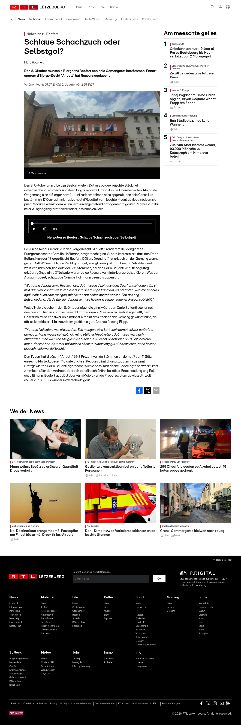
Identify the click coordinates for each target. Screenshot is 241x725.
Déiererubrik (78, 622)
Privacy (53, 704)
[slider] (92, 223)
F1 (136, 611)
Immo (108, 652)
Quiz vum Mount (17, 677)
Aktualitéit (203, 603)
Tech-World (92, 19)
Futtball (139, 615)
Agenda (108, 618)
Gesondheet (78, 611)
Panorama (73, 19)
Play (91, 7)
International (53, 19)
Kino (106, 607)
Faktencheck (129, 19)
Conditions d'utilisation (35, 704)
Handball (140, 622)
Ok (159, 578)
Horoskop (77, 626)
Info (138, 652)
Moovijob (77, 662)
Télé (102, 7)
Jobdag (76, 659)
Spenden (76, 618)
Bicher (107, 615)
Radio (114, 7)
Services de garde (144, 659)
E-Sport (139, 641)
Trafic (44, 607)
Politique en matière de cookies (76, 704)
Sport (139, 597)
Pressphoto (204, 634)
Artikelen (108, 662)
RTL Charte (123, 704)
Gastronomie (78, 607)
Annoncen (46, 634)
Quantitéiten (47, 666)
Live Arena (140, 607)
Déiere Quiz (15, 681)
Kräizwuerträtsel (17, 670)
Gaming (173, 597)
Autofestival (47, 615)
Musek (107, 611)
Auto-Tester (47, 618)
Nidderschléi (47, 662)
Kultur (108, 597)
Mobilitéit (48, 597)
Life (75, 597)
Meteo (46, 652)
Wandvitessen (48, 670)
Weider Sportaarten (145, 645)
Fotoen (203, 597)
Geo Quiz (14, 666)
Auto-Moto (141, 637)
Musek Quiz (15, 662)
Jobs (76, 652)
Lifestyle (202, 615)
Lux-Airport (47, 622)
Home (79, 7)
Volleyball (140, 630)
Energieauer (141, 666)
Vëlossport (140, 634)
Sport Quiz (14, 685)
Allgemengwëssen (18, 659)
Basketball (140, 618)
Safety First (150, 19)
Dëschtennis (141, 626)
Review (170, 607)
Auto (200, 618)
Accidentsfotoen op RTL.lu (145, 704)
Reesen (76, 615)
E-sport (171, 611)
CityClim (45, 674)
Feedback (15, 704)
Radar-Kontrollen (50, 626)
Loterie (139, 662)
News (21, 19)
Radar (44, 659)
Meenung (110, 19)
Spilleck (15, 652)
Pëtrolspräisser (48, 611)
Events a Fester (206, 607)
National (35, 19)
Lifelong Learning (81, 666)
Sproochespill (16, 674)
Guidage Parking (49, 630)
